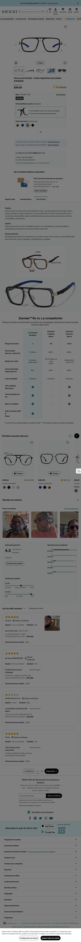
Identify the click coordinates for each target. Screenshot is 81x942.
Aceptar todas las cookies (50, 938)
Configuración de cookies (29, 938)
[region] (40, 935)
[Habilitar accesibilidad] (78, 471)
